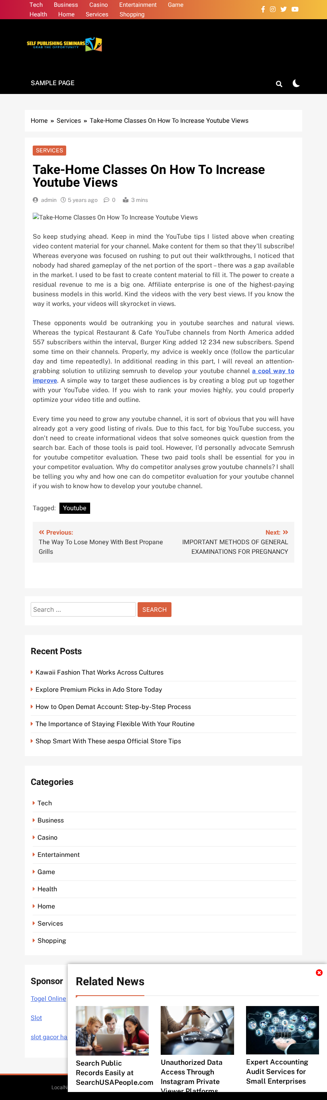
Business (66, 4)
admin (49, 200)
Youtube (75, 508)
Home (66, 14)
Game (175, 4)
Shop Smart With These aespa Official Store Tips (108, 741)
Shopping (132, 14)
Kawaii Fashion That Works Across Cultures (99, 672)
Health (38, 14)
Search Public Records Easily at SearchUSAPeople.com (115, 1072)
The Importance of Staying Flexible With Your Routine (115, 724)
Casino (98, 4)
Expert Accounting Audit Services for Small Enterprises (277, 1071)
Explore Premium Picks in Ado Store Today (98, 689)
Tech (36, 4)
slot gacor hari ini (55, 1037)
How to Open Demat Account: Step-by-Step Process (113, 707)
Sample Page (53, 83)
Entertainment (138, 4)
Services (97, 14)
